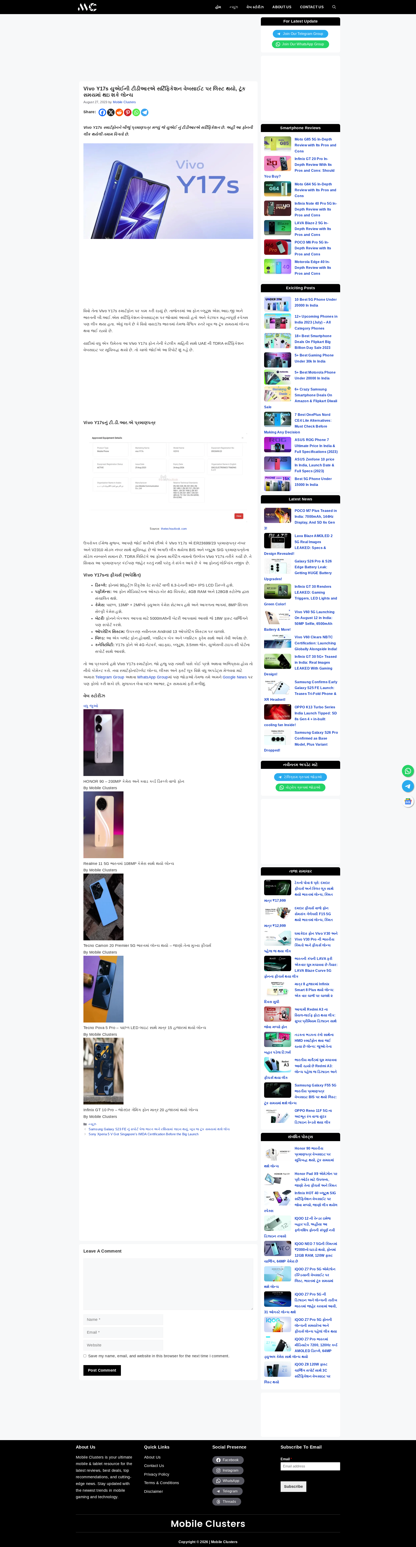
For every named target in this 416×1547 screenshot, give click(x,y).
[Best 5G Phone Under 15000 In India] (277, 484)
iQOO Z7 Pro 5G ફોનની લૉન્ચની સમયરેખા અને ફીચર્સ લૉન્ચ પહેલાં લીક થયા (316, 1325)
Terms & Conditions (161, 1483)
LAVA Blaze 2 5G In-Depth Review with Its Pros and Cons (313, 229)
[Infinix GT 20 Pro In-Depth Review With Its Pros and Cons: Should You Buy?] (277, 164)
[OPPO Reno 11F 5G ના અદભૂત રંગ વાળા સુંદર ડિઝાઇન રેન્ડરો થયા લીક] (277, 1116)
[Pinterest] (128, 112)
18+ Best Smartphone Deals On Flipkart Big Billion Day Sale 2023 (313, 342)
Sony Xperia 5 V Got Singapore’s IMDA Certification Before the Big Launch (143, 1134)
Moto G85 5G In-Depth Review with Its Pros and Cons (315, 145)
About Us (281, 7)
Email (286, 1459)
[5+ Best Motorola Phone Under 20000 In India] (277, 377)
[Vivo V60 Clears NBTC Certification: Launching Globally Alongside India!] (277, 642)
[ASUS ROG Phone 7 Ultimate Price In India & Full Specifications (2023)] (277, 445)
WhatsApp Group (152, 677)
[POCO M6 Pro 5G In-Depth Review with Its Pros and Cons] (277, 247)
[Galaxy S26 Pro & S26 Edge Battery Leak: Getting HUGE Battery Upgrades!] (277, 566)
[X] (111, 112)
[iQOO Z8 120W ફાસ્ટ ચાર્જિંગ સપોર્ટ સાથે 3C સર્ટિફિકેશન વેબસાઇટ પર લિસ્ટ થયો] (277, 1370)
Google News (235, 677)
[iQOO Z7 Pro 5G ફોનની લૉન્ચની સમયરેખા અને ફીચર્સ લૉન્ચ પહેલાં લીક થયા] (277, 1325)
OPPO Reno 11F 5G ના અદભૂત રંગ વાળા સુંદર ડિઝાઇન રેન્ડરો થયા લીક (313, 1116)
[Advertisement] (168, 47)
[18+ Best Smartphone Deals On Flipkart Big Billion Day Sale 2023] (277, 341)
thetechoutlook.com (174, 528)
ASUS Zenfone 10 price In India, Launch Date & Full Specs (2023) (315, 465)
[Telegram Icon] (408, 786)
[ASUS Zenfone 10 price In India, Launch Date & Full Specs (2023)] (277, 465)
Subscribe (293, 1486)
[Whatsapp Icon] (408, 771)
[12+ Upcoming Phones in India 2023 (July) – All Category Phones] (277, 322)
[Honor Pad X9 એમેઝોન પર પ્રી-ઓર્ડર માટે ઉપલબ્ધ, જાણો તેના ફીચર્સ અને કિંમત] (277, 1179)
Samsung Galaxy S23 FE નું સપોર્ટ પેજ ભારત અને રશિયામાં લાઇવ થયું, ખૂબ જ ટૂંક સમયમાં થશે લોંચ (159, 1129)
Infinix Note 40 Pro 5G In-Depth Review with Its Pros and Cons (316, 209)
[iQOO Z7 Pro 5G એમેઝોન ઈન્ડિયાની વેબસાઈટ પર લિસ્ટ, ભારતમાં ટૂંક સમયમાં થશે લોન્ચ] (277, 1274)
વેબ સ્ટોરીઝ (255, 7)
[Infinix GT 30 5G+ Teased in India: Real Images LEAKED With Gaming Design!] (277, 662)
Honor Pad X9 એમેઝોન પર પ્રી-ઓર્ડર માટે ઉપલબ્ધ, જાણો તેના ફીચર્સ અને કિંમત (316, 1179)
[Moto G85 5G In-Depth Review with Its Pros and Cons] (277, 145)
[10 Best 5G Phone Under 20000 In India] (277, 305)
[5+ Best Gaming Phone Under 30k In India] (277, 360)
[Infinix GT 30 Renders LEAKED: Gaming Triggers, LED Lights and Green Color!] (277, 592)
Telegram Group (109, 677)
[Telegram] (144, 112)
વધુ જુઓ (90, 706)
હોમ (218, 7)
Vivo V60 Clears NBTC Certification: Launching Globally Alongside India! (316, 643)
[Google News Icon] (408, 801)
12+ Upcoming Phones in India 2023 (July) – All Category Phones (316, 322)
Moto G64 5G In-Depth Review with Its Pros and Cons (315, 190)
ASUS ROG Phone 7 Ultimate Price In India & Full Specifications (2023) (316, 445)
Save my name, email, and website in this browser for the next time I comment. (158, 1356)
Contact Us (312, 7)
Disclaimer (153, 1491)
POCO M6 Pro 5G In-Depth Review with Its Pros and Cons (313, 248)
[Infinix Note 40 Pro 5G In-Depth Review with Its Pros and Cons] (277, 209)
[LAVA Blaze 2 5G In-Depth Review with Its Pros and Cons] (277, 228)
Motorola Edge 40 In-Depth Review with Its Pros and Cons (313, 267)
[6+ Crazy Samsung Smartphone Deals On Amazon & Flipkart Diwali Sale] (277, 394)
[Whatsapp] (136, 112)
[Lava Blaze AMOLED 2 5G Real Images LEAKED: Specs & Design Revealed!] (277, 541)
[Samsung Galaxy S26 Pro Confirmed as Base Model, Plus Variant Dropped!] (277, 738)
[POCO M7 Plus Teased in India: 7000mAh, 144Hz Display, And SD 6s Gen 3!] (277, 516)
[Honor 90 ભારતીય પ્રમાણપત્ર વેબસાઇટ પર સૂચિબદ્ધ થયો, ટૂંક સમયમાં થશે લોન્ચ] (277, 1154)
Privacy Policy (156, 1474)
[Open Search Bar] (334, 7)
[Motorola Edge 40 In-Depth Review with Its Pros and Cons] (277, 267)
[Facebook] (102, 112)
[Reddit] (119, 112)
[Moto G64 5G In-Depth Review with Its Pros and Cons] (277, 189)
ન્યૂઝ (234, 7)
